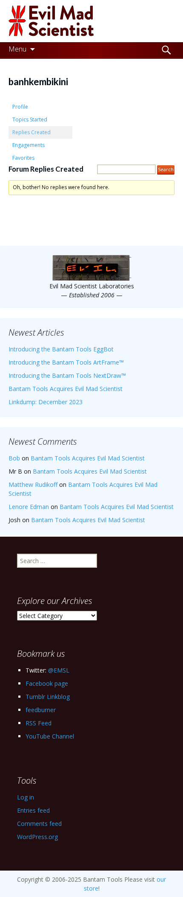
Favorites (23, 157)
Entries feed (33, 810)
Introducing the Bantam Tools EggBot (61, 349)
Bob (14, 458)
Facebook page (47, 683)
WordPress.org (37, 837)
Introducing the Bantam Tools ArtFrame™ (66, 362)
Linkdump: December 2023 (46, 402)
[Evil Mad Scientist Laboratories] (91, 21)
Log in (25, 797)
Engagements (28, 145)
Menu (17, 49)
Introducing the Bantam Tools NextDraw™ (67, 375)
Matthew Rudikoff (33, 484)
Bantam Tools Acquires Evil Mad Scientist (66, 389)
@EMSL (58, 670)
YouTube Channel (50, 736)
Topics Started (29, 119)
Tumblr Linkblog (48, 697)
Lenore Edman (29, 507)
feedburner (41, 710)
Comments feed (39, 823)
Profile (20, 106)
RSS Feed (38, 723)
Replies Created (31, 132)
